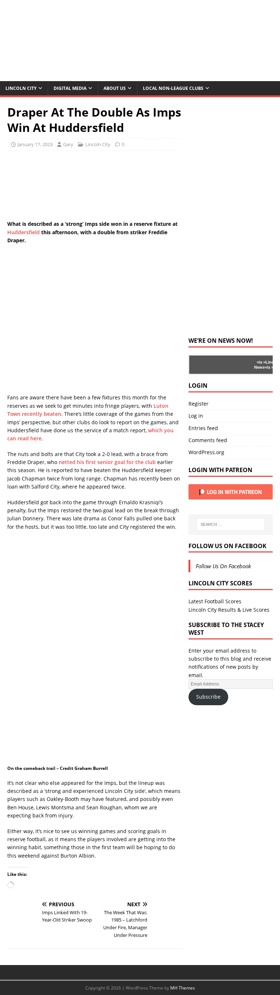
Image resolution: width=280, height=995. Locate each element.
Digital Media (70, 88)
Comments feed (207, 440)
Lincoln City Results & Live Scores (228, 609)
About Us (115, 88)
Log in (195, 415)
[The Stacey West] (140, 76)
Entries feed (203, 428)
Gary (68, 144)
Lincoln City (20, 88)
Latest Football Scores (214, 601)
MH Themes (182, 988)
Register (198, 403)
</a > (261, 362)
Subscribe (208, 696)
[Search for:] (230, 524)
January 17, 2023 (35, 144)
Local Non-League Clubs (173, 88)
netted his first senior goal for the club (107, 462)
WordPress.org (206, 452)
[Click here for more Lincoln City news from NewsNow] (218, 365)
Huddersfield (23, 232)
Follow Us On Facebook (227, 546)
